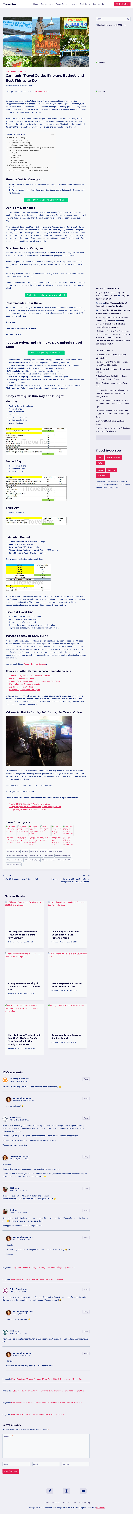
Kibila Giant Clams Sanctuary (17, 855)
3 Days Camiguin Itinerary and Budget (24, 150)
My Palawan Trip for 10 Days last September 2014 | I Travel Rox (37, 1279)
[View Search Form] (103, 4)
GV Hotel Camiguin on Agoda (21, 678)
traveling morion (18, 1078)
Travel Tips (22, 71)
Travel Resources (69, 1503)
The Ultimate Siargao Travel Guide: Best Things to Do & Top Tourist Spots (68, 840)
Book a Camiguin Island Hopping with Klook (46, 295)
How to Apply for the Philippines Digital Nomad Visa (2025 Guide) (22, 839)
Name (6, 1464)
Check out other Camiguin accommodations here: (30, 168)
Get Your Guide (113, 457)
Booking (111, 470)
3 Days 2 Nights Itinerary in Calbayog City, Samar (29, 804)
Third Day (15, 158)
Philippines (49, 855)
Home (35, 4)
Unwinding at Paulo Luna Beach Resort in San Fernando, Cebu (65, 934)
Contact (96, 4)
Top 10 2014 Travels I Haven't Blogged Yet (20, 877)
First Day (15, 153)
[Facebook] (49, 1491)
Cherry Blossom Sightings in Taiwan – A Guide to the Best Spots (24, 986)
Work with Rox (122, 4)
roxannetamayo (20, 1098)
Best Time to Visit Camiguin (22, 143)
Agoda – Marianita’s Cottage (21, 687)
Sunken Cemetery (48, 860)
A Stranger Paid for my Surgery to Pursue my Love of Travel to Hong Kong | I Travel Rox (47, 1391)
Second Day (16, 155)
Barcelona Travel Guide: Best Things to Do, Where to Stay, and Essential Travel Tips (112, 403)
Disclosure (56, 1503)
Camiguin (34, 851)
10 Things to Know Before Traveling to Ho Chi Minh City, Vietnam (22, 934)
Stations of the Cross (14, 860)
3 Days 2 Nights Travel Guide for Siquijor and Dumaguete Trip (35, 807)
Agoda (100, 470)
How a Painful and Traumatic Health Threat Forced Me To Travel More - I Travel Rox (46, 1403)
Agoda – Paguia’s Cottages (35, 664)
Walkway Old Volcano (65, 860)
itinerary (43, 851)
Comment (8, 1436)
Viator (100, 463)
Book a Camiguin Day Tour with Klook (46, 353)
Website (66, 1464)
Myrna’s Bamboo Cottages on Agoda (24, 684)
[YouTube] (83, 1491)
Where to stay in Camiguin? (20, 165)
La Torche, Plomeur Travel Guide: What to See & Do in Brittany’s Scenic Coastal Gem (112, 414)
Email (36, 1464)
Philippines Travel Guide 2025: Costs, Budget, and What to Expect (34, 840)
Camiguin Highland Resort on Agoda (24, 690)
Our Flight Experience (20, 140)
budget (25, 851)
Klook (100, 457)
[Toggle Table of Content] (51, 134)
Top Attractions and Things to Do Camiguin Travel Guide (31, 148)
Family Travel (11, 71)
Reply (86, 1079)
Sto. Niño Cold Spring (32, 860)
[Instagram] (66, 1491)
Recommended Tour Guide (22, 145)
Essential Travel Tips (20, 163)
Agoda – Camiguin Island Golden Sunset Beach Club (31, 675)
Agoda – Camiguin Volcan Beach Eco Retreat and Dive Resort (35, 681)
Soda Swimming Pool (62, 855)
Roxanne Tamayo (14, 85)
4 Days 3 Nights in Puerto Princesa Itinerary (27, 809)
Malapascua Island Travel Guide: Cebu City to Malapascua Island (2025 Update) (70, 879)
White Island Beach (14, 864)
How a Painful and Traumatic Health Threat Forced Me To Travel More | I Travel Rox (46, 1379)
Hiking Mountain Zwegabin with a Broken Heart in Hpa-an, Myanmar (110, 324)
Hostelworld (103, 475)
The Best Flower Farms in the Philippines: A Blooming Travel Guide (56, 840)
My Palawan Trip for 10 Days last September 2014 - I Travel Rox (38, 1414)
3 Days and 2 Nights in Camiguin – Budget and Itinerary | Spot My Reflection (43, 1268)
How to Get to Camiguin (18, 138)
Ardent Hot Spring (13, 851)
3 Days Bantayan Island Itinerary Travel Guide (45, 839)
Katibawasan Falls (55, 851)
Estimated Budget (19, 160)
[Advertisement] (113, 201)
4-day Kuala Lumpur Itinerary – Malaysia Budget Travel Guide (11, 839)
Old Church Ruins (36, 855)
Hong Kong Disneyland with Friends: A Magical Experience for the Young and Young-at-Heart (112, 393)
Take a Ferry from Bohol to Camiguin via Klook (46, 200)
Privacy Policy (84, 1503)
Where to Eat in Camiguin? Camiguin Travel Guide (28, 170)
